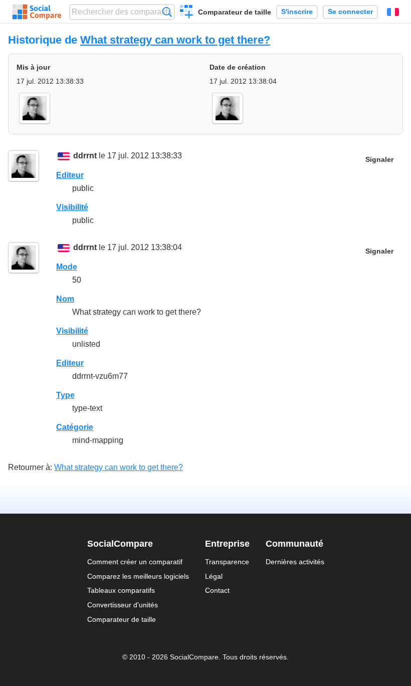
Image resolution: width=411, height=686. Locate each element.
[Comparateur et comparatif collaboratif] (37, 12)
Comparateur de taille (234, 12)
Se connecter (350, 12)
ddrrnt (85, 155)
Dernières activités (295, 562)
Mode (66, 267)
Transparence (227, 562)
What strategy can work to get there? (175, 40)
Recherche (167, 12)
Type (65, 395)
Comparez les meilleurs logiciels (138, 576)
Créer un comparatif (186, 13)
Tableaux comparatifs (121, 590)
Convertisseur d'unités (122, 605)
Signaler (379, 159)
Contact (217, 590)
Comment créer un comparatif (134, 562)
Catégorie (74, 427)
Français (393, 12)
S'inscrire (297, 12)
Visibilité (72, 207)
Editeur (70, 175)
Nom (65, 299)
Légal (214, 576)
